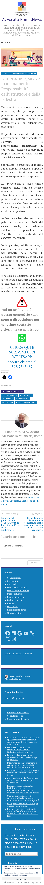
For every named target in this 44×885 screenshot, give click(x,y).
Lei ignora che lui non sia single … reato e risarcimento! (22, 804)
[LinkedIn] (14, 633)
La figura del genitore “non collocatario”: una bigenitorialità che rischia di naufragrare (10, 521)
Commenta (34, 563)
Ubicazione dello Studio (18, 719)
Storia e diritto (14, 613)
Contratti (11, 584)
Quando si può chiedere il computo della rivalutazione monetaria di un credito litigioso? (23, 798)
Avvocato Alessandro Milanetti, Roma (19, 74)
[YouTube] (26, 633)
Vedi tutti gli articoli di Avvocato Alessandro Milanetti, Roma (20, 501)
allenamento (10, 395)
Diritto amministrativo (18, 590)
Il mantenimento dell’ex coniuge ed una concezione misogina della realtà (22, 780)
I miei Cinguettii (14, 698)
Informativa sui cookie (19, 875)
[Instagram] (14, 639)
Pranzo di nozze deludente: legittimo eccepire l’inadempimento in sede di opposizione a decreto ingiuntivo (23, 789)
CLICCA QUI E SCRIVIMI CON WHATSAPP (22, 352)
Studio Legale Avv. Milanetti (18, 653)
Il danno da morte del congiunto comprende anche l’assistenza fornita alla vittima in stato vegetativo (33, 521)
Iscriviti (12, 863)
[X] (7, 639)
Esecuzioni (12, 606)
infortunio (23, 399)
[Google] (20, 633)
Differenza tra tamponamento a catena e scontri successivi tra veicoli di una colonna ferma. (22, 765)
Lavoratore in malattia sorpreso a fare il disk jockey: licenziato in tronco (23, 772)
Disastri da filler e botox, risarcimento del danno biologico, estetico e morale (20, 749)
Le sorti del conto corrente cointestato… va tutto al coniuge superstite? (22, 757)
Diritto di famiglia (15, 597)
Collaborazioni (14, 578)
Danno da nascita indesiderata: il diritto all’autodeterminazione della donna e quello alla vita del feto (22, 812)
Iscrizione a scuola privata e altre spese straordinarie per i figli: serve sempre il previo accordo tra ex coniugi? (23, 740)
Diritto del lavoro (15, 594)
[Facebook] (7, 633)
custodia (8, 399)
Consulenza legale (16, 716)
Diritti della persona (17, 587)
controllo (27, 395)
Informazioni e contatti (18, 713)
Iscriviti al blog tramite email (20, 829)
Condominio (13, 581)
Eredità (10, 603)
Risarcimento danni (13, 391)
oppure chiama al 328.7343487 (22, 364)
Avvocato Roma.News (22, 19)
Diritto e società (14, 600)
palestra (8, 402)
